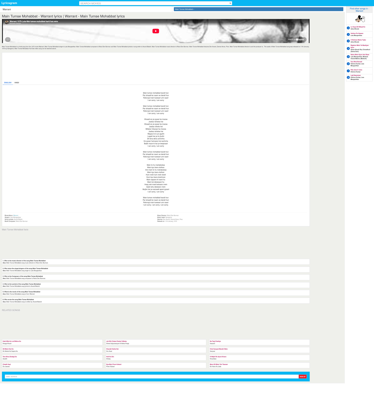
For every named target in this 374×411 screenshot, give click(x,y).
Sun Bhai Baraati (356, 62)
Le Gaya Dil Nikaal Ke (358, 27)
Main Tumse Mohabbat (184, 9)
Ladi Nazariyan (356, 75)
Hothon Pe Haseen (357, 33)
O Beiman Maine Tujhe (358, 40)
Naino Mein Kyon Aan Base (360, 54)
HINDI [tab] (17, 82)
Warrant (15, 215)
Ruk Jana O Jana (356, 70)
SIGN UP (302, 377)
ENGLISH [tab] (7, 82)
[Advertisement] (61, 66)
